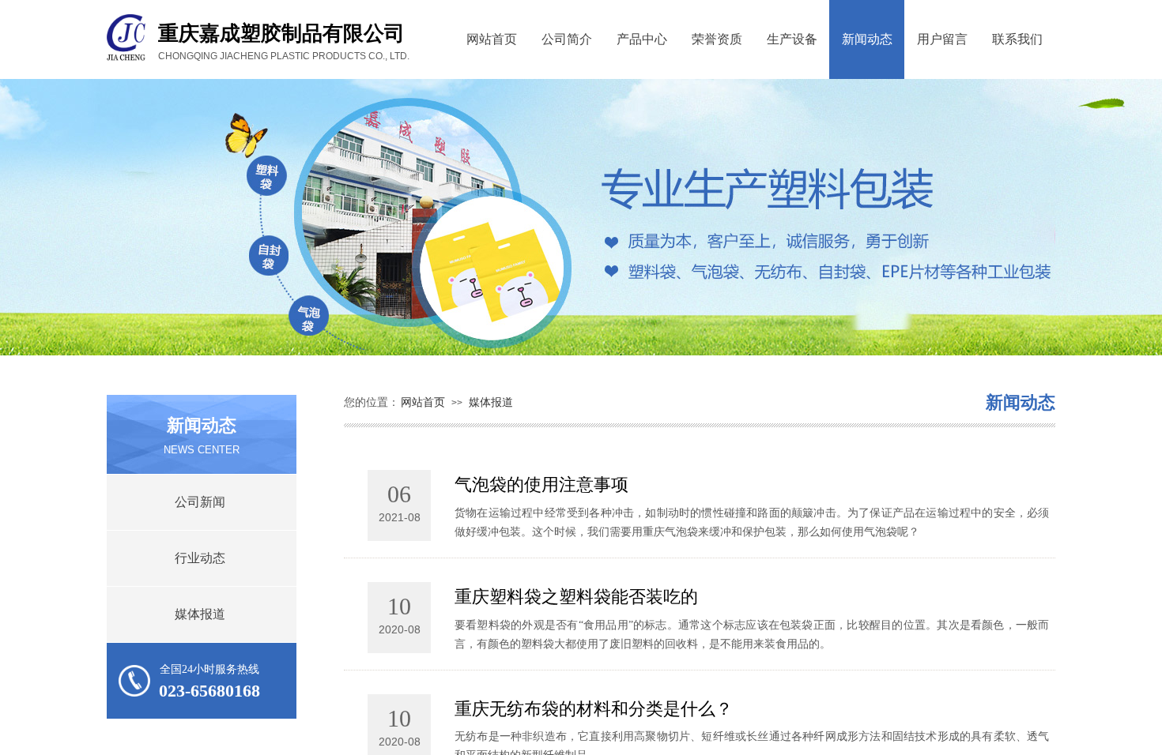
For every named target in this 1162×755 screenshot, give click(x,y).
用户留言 (942, 39)
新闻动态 (867, 39)
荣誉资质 (717, 39)
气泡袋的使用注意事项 (541, 484)
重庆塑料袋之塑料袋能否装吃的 (576, 597)
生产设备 (792, 39)
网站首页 (491, 39)
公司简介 (566, 39)
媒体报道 (491, 402)
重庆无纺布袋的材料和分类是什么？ (594, 709)
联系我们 (1017, 39)
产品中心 (642, 39)
